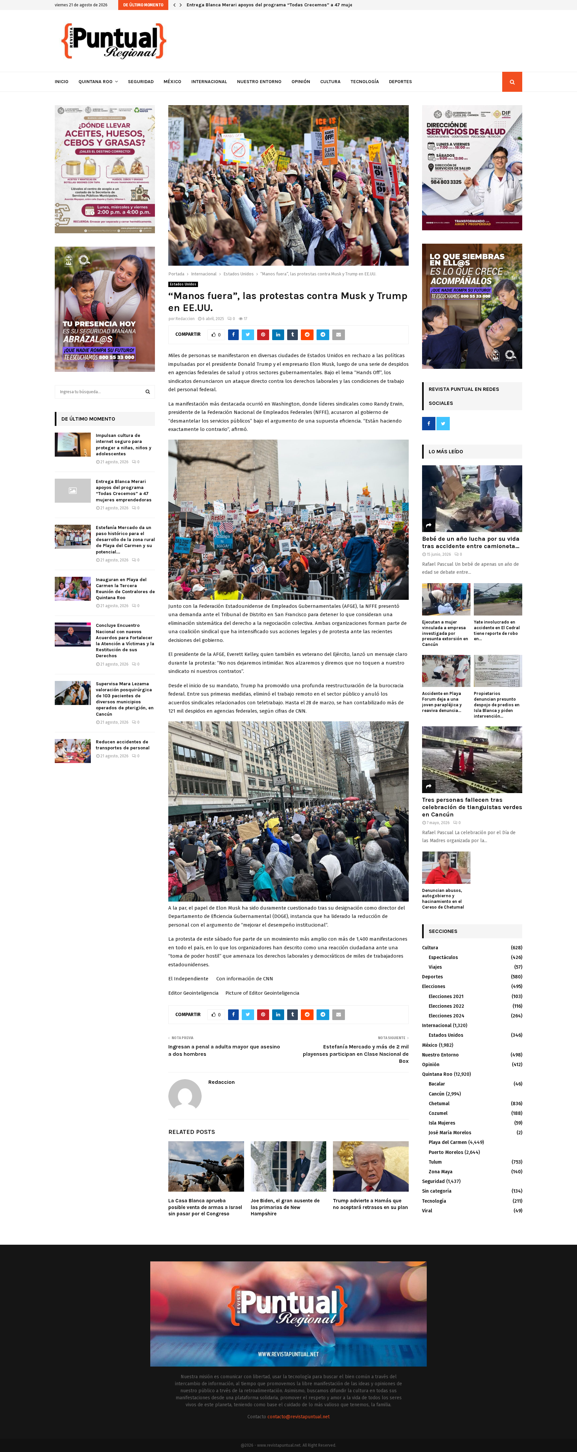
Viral (427, 1211)
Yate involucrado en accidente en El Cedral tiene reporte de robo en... (497, 630)
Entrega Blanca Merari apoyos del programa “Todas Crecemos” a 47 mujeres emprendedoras (124, 491)
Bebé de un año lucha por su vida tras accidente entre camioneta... (471, 542)
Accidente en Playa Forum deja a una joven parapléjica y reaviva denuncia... (442, 702)
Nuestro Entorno (259, 81)
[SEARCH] (148, 392)
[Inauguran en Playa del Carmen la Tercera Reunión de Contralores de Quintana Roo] (73, 589)
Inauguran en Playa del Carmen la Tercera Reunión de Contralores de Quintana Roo (125, 589)
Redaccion (185, 318)
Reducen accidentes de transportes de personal (123, 745)
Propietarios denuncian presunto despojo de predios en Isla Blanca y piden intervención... (497, 704)
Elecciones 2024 (446, 1016)
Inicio (61, 81)
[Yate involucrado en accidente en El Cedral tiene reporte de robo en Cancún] (498, 599)
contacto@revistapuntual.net (298, 1417)
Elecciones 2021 (446, 996)
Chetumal (439, 1104)
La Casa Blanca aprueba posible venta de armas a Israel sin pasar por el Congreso (205, 1207)
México (172, 81)
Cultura (330, 81)
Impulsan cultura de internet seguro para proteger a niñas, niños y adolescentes (123, 445)
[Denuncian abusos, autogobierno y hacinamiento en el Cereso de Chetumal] (446, 868)
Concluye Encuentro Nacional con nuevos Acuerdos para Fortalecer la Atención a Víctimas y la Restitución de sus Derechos (125, 641)
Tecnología (365, 81)
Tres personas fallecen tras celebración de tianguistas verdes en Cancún (472, 807)
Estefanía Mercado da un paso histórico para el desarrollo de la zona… (265, 5)
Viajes (435, 967)
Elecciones (433, 986)
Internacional (209, 81)
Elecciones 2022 (446, 1006)
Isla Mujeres (442, 1123)
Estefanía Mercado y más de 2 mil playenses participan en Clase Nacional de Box (356, 1053)
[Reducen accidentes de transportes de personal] (73, 751)
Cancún (436, 1094)
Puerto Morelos (446, 1152)
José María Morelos (450, 1133)
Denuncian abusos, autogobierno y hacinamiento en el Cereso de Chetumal (443, 899)
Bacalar (437, 1084)
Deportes (400, 81)
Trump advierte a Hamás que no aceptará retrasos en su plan (370, 1204)
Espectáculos (443, 957)
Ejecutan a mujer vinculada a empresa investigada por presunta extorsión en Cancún (445, 633)
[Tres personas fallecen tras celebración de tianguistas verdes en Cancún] (472, 759)
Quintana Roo (95, 81)
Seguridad (141, 81)
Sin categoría (436, 1191)
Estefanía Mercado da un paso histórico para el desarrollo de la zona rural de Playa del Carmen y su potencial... (125, 540)
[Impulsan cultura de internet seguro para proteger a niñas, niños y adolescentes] (73, 445)
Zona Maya (440, 1172)
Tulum (435, 1162)
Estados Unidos (183, 284)
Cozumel (438, 1113)
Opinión (301, 81)
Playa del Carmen (448, 1142)
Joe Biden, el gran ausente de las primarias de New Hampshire (285, 1207)
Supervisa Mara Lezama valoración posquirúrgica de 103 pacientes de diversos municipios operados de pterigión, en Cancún (125, 699)
